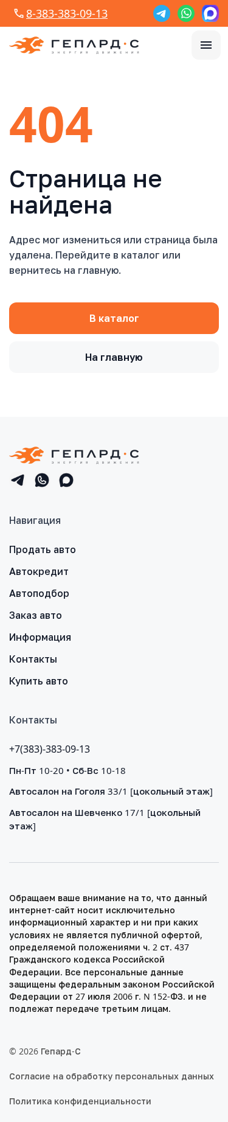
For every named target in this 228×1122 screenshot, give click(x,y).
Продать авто (42, 549)
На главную (114, 357)
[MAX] (210, 13)
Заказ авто (35, 615)
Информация (40, 637)
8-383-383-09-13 (67, 13)
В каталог (114, 318)
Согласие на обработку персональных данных (111, 1076)
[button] (206, 45)
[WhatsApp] (186, 13)
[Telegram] (161, 13)
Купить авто (38, 681)
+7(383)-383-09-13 (49, 749)
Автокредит (39, 571)
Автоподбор (39, 593)
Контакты (33, 659)
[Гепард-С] (74, 45)
